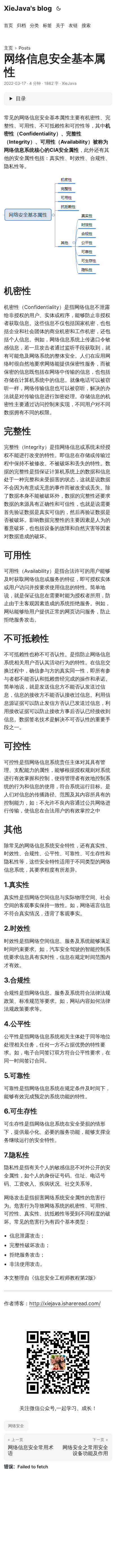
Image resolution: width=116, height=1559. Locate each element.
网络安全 (16, 1425)
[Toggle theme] (58, 8)
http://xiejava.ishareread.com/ (65, 1303)
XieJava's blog (28, 8)
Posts (24, 48)
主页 (8, 48)
